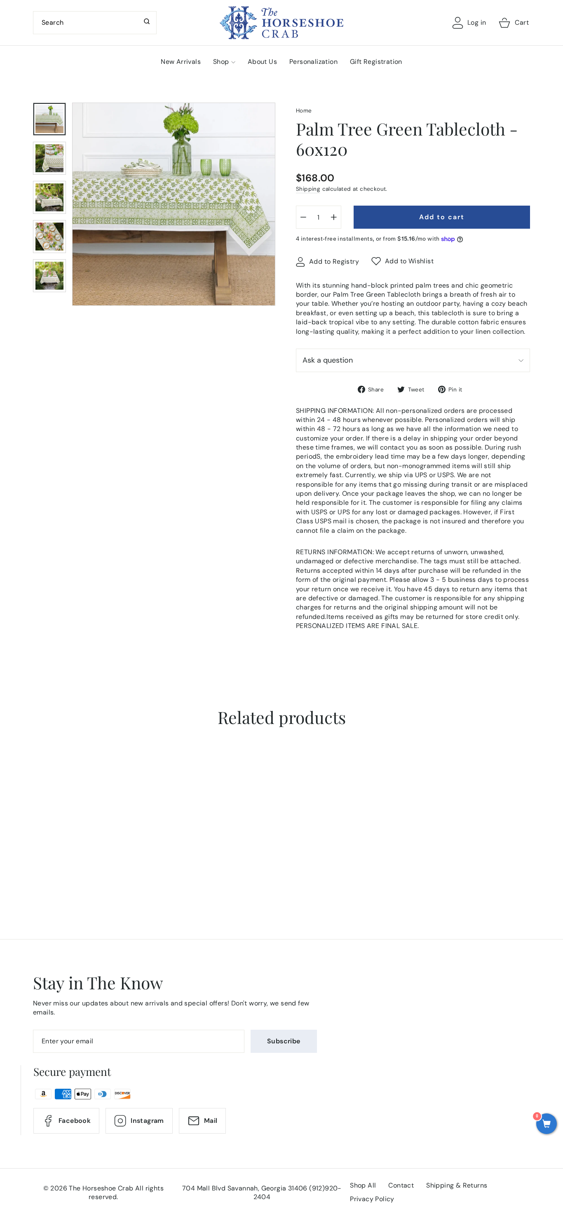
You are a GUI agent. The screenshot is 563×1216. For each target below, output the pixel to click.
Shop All (363, 1185)
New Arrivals (181, 61)
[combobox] (95, 22)
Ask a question (328, 360)
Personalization (313, 61)
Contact (401, 1185)
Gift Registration (376, 61)
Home (304, 110)
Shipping (308, 188)
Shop (221, 61)
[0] (546, 1124)
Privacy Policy (372, 1199)
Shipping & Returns (456, 1185)
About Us (262, 61)
